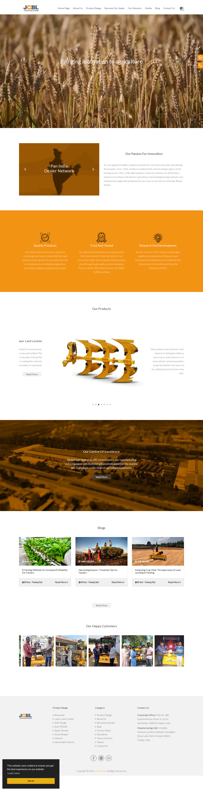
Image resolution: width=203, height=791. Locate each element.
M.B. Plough (59, 722)
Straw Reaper (61, 734)
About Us (78, 8)
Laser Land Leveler (63, 718)
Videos (100, 742)
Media (148, 8)
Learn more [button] (14, 773)
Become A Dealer (105, 722)
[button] (25, 169)
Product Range (93, 8)
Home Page (64, 8)
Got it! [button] (31, 781)
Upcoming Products (63, 742)
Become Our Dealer (114, 8)
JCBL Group (100, 771)
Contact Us (169, 8)
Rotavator (59, 715)
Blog (157, 8)
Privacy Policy (103, 730)
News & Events (104, 738)
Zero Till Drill (60, 726)
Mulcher (58, 738)
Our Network (135, 8)
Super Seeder (61, 730)
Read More (60, 582)
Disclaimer (102, 734)
